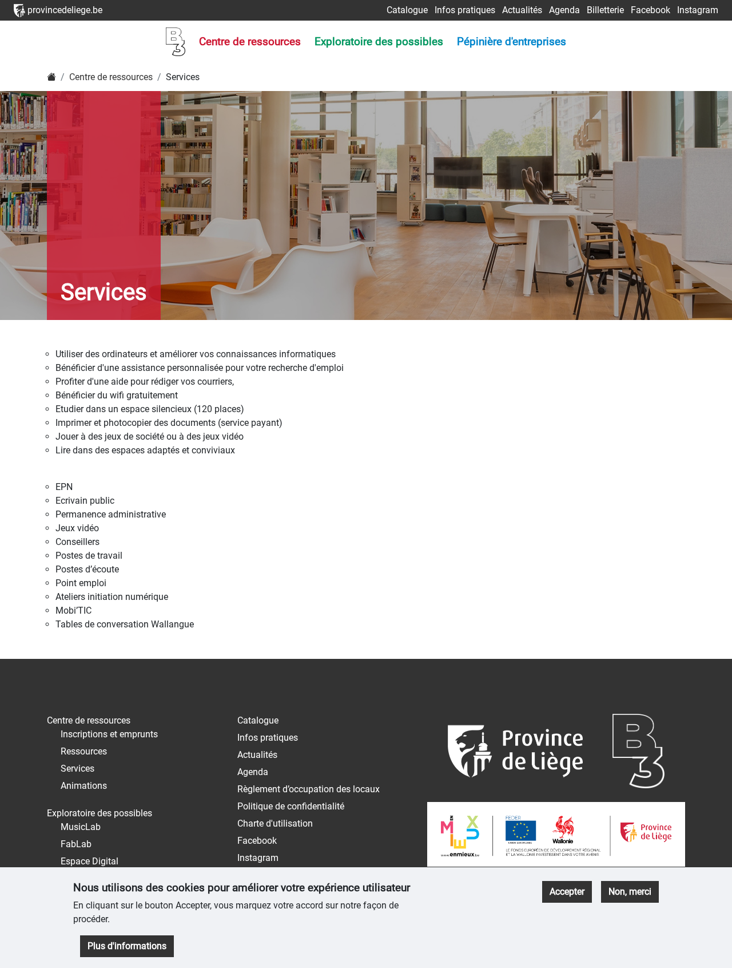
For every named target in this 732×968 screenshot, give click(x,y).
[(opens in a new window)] (515, 757)
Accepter (567, 891)
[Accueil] (51, 77)
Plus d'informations (126, 946)
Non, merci (629, 891)
